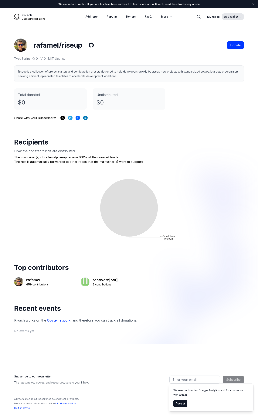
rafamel (33, 280)
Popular (112, 16)
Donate (235, 45)
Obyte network (58, 320)
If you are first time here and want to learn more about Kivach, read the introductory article (129, 4)
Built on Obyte (22, 408)
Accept (180, 403)
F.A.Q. (148, 16)
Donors (131, 16)
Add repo (92, 16)
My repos (213, 16)
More (164, 16)
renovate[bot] (105, 280)
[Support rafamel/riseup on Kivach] (78, 118)
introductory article (65, 403)
